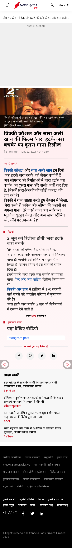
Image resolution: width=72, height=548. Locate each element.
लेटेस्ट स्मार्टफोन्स (31, 479)
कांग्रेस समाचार (32, 457)
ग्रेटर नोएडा (10, 390)
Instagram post (18, 338)
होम (5, 18)
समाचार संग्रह (46, 505)
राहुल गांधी (8, 486)
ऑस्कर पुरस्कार (12, 406)
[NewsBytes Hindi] (25, 5)
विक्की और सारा (17, 289)
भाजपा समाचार (11, 472)
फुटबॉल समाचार (11, 479)
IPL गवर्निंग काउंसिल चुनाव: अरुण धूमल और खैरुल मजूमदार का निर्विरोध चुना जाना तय (32, 415)
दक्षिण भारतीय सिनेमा (38, 486)
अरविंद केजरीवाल (12, 457)
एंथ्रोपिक (8, 436)
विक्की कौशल (13, 170)
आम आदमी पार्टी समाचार (47, 464)
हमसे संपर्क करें (55, 499)
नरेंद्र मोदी (48, 457)
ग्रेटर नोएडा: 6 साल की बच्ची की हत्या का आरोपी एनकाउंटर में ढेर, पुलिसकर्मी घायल (30, 384)
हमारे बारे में (9, 499)
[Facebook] (19, 356)
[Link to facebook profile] (23, 513)
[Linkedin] (53, 356)
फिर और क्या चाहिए (28, 279)
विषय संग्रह (62, 505)
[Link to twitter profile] (32, 513)
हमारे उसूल (8, 505)
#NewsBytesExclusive (16, 464)
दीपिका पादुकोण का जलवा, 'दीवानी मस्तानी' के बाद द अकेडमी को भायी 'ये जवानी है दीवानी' (33, 400)
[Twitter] (42, 356)
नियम (41, 499)
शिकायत (22, 505)
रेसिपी (20, 486)
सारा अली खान (41, 170)
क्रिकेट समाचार (57, 472)
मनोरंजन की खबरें (26, 18)
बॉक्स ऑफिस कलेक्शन (34, 472)
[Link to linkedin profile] (41, 513)
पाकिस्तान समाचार (53, 479)
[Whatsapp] (30, 356)
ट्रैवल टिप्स (62, 457)
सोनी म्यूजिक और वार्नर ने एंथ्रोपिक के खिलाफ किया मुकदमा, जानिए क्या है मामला (32, 430)
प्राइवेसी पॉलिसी (27, 499)
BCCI (7, 421)
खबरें (11, 18)
